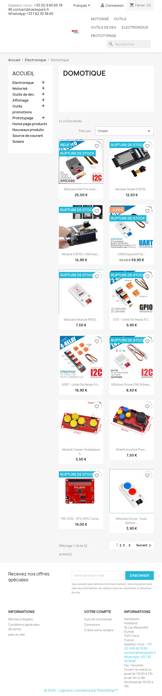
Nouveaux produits (28, 130)
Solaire (18, 141)
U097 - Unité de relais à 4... (81, 384)
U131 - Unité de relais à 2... (132, 320)
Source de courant (27, 136)
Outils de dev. (104, 27)
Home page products (29, 124)
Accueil (23, 73)
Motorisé (100, 19)
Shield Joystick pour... (131, 449)
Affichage (20, 100)
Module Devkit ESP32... (131, 189)
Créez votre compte (98, 630)
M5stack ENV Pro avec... (81, 189)
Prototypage (103, 35)
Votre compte (97, 611)
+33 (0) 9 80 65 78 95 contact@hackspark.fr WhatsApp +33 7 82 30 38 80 (35, 9)
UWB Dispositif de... (131, 254)
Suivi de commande (98, 619)
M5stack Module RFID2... (81, 320)
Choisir (124, 131)
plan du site (16, 634)
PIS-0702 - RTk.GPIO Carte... (81, 519)
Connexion (92, 625)
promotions (22, 112)
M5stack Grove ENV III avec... (131, 384)
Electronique (135, 27)
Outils (120, 19)
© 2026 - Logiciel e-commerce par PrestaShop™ (81, 690)
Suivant (144, 545)
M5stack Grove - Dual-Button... (131, 521)
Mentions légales (20, 619)
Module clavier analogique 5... (81, 451)
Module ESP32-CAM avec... (81, 254)
